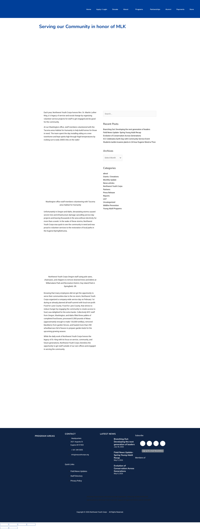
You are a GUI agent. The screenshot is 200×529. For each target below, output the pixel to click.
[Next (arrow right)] (13, 528)
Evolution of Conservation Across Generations (122, 136)
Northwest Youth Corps (112, 186)
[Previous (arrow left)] (4, 528)
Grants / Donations (111, 176)
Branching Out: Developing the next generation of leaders (126, 129)
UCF (105, 199)
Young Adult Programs (112, 208)
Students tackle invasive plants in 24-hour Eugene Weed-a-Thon (129, 142)
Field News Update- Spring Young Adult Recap (122, 132)
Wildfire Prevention (111, 205)
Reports (106, 196)
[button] (129, 9)
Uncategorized (109, 202)
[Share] (22, 524)
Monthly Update (109, 180)
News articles (108, 183)
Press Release (109, 192)
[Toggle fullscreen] (13, 524)
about (105, 173)
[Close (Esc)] (31, 524)
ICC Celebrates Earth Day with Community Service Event (126, 139)
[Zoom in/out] (4, 524)
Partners (106, 189)
